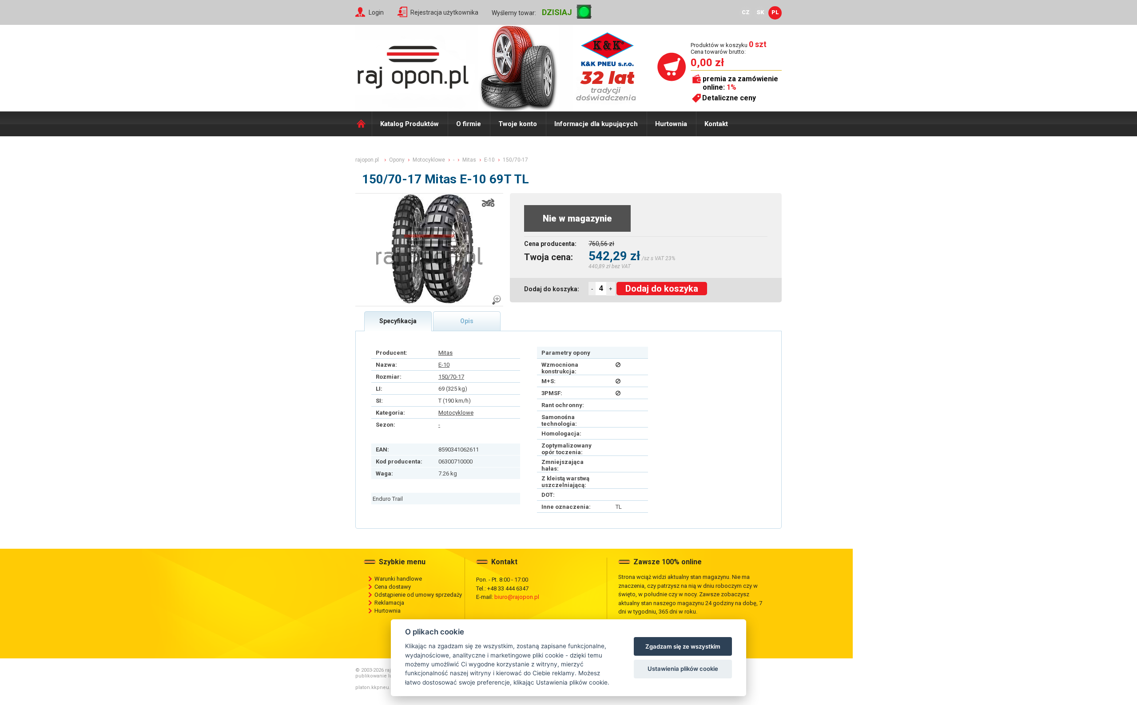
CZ (746, 12)
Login (376, 12)
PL (775, 12)
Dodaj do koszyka (661, 288)
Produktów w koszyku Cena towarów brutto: (729, 48)
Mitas (445, 352)
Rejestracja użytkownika (444, 12)
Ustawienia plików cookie (683, 668)
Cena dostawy (392, 586)
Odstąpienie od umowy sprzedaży (418, 594)
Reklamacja (389, 602)
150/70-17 (451, 376)
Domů (363, 123)
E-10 (443, 364)
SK (760, 12)
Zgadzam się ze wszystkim (682, 646)
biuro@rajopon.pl (516, 597)
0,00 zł (707, 62)
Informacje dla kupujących (596, 124)
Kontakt (716, 124)
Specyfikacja (398, 321)
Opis (466, 321)
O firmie (468, 124)
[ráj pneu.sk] (413, 65)
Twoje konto (517, 124)
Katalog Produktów (409, 124)
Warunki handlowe (398, 578)
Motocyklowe (455, 412)
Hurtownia (671, 124)
